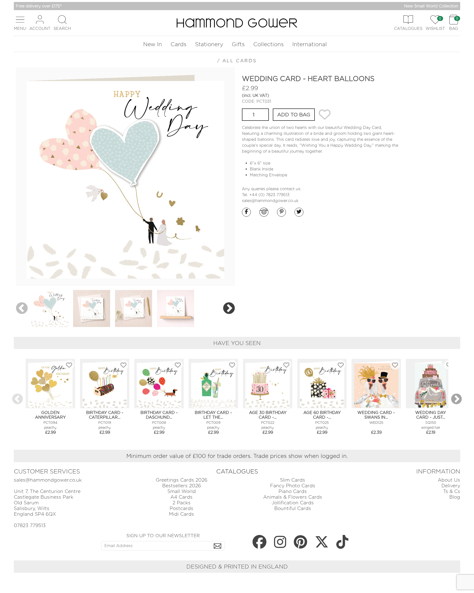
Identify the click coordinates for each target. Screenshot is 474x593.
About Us (449, 480)
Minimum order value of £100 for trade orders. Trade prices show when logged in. (237, 455)
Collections (268, 44)
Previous (22, 308)
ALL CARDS (239, 60)
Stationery (209, 44)
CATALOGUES (237, 471)
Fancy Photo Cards (292, 486)
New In (152, 44)
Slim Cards (292, 480)
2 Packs (182, 503)
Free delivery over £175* (39, 6)
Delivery (450, 486)
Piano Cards (292, 491)
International (309, 44)
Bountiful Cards (292, 508)
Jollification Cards (293, 503)
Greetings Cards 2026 (181, 480)
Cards (178, 44)
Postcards (181, 508)
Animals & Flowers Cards (292, 497)
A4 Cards (181, 497)
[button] (20, 23)
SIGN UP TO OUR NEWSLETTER (163, 535)
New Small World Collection (431, 6)
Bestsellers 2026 (181, 486)
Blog (454, 497)
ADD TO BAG (293, 115)
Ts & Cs (451, 491)
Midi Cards (181, 514)
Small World (181, 491)
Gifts (238, 44)
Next (229, 308)
